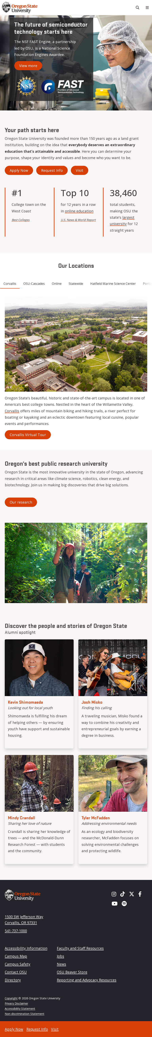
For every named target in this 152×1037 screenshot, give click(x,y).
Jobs (60, 956)
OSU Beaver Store (72, 972)
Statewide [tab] (76, 283)
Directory (13, 980)
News (61, 964)
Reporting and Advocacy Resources (86, 980)
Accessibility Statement (20, 1008)
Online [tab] (57, 283)
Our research (21, 502)
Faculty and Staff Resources (80, 948)
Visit (79, 170)
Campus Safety (17, 964)
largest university (122, 220)
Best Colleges (20, 220)
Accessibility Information (26, 948)
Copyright (11, 998)
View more (28, 65)
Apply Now (19, 170)
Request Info (52, 170)
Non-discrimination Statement (24, 1014)
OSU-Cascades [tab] (34, 283)
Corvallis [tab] (10, 283)
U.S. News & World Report (78, 220)
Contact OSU (16, 972)
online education (79, 211)
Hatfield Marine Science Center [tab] (113, 283)
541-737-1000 (16, 930)
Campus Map (16, 956)
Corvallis (12, 411)
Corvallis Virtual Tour (28, 434)
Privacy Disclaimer (16, 1003)
